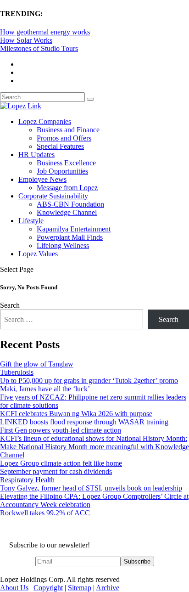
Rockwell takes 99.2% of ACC (45, 513)
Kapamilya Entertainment (74, 229)
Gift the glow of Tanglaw (36, 364)
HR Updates (36, 154)
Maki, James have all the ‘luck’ (45, 389)
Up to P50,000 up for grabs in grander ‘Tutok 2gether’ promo (89, 380)
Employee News (42, 179)
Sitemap (79, 588)
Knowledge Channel (67, 212)
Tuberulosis (16, 372)
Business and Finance (68, 130)
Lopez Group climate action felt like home (61, 463)
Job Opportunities (62, 171)
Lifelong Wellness (63, 245)
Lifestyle (31, 221)
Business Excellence (66, 163)
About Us (14, 588)
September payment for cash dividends (56, 471)
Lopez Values (38, 254)
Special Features (60, 146)
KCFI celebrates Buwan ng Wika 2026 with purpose (76, 413)
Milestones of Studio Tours (39, 48)
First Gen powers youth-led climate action (60, 430)
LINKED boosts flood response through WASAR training (84, 422)
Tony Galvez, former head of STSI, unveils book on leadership (91, 488)
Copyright (48, 588)
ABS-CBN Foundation (70, 204)
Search (10, 305)
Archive (107, 588)
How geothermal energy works (45, 32)
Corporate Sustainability (53, 196)
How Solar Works (26, 40)
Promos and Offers (64, 138)
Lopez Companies (44, 121)
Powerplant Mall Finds (70, 237)
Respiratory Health (27, 480)
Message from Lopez (67, 188)
